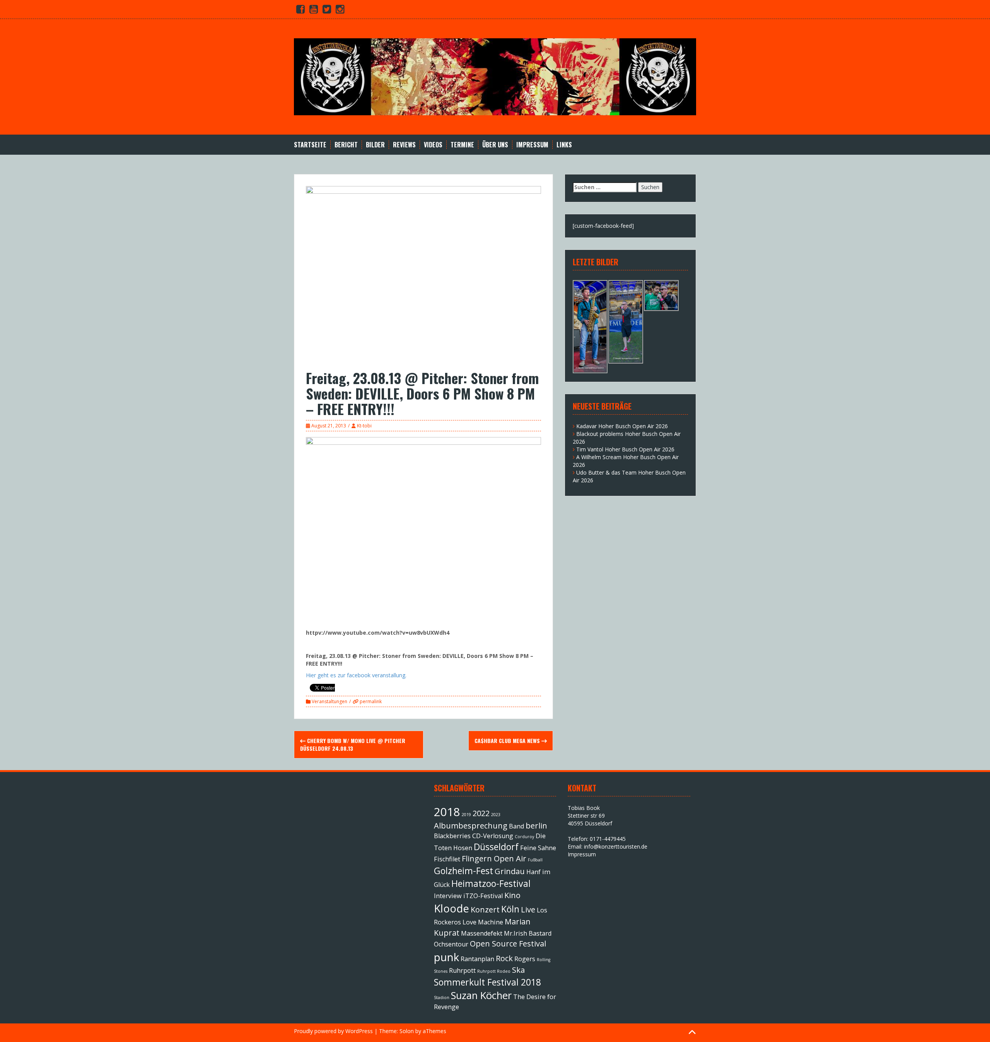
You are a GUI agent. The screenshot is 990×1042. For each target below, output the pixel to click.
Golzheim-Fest (463, 870)
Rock (504, 958)
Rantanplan (477, 959)
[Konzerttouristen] (495, 76)
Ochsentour (451, 944)
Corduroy (524, 836)
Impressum (532, 144)
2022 (481, 813)
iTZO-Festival (483, 896)
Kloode (451, 908)
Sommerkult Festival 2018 (487, 982)
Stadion (441, 997)
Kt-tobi (364, 425)
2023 (495, 814)
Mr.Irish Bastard (527, 933)
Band (516, 826)
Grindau (510, 871)
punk (446, 957)
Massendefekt (481, 933)
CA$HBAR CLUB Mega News (508, 740)
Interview (448, 896)
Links (564, 144)
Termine (462, 144)
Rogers (524, 959)
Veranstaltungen (329, 701)
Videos (433, 144)
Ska (518, 970)
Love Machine (483, 922)
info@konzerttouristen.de (615, 846)
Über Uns (495, 144)
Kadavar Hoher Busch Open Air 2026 (622, 426)
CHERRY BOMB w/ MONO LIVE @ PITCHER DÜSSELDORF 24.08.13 (352, 744)
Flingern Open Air (494, 858)
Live (528, 909)
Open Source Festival (508, 943)
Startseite (310, 144)
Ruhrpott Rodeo (493, 971)
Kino (512, 895)
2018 (447, 812)
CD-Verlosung (492, 836)
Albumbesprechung (470, 825)
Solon (406, 1031)
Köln (510, 909)
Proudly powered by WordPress (333, 1031)
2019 (466, 814)
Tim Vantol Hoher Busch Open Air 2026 (625, 449)
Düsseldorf (496, 846)
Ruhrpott (462, 970)
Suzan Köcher (481, 995)
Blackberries (452, 836)
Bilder (375, 144)
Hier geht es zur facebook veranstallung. (356, 675)
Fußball (535, 860)
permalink (370, 701)
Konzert (485, 909)
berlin (536, 825)
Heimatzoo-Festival (491, 883)
